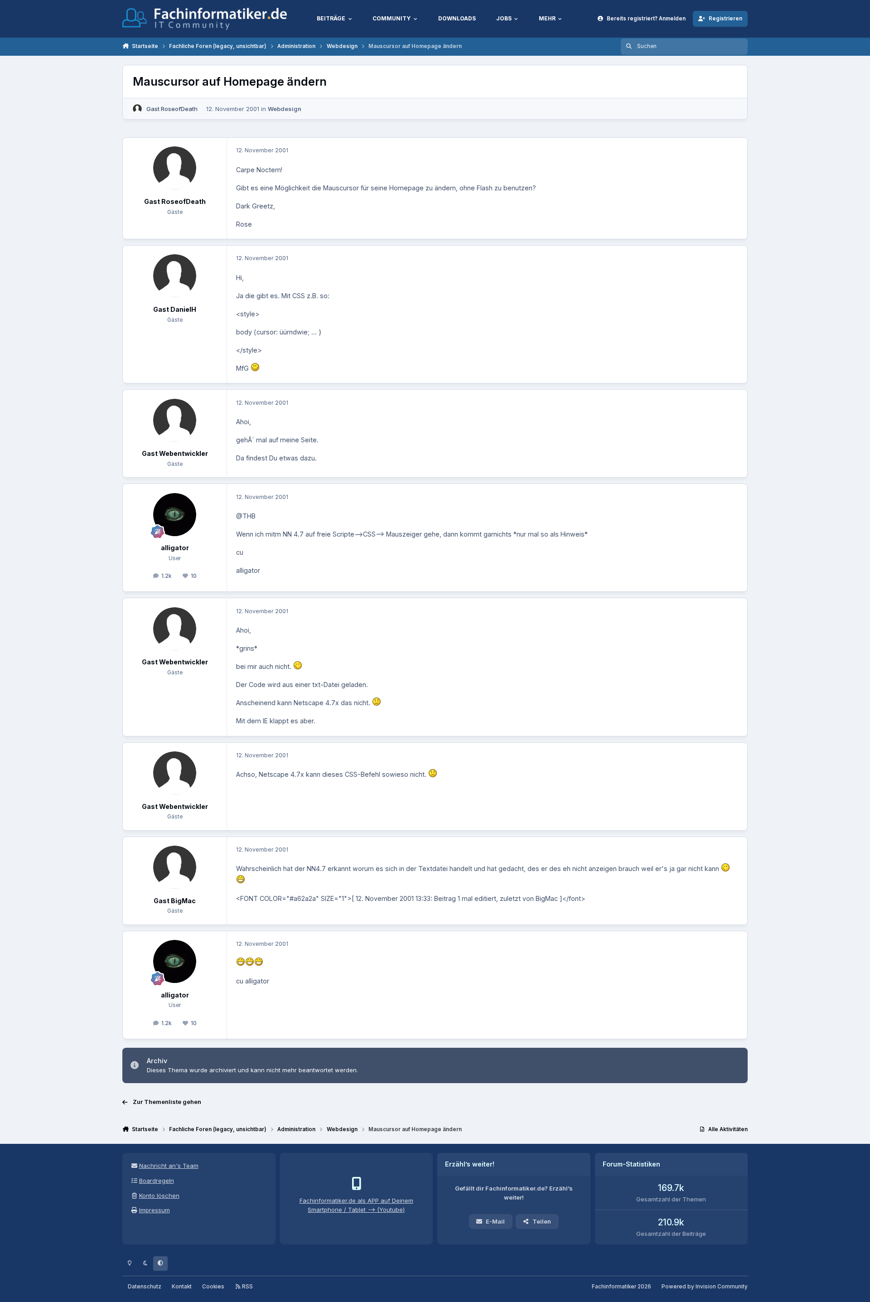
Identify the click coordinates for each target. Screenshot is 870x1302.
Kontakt (182, 1286)
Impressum (154, 1210)
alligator (175, 548)
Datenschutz (144, 1286)
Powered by (705, 1286)
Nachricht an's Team (168, 1165)
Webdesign (284, 108)
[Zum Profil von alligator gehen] (174, 514)
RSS (247, 1286)
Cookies (213, 1286)
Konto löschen (159, 1195)
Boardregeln (156, 1180)
